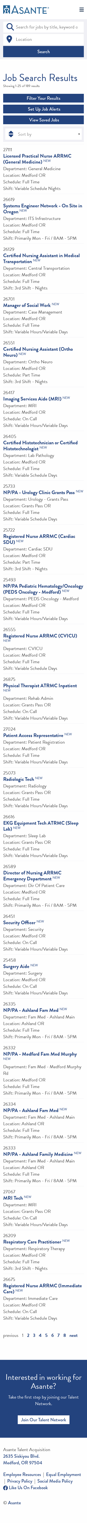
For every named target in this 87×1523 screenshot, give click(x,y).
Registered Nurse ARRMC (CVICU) (40, 636)
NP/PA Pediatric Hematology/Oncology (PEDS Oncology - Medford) (43, 589)
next (73, 1335)
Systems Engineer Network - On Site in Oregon (42, 208)
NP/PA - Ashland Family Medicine (38, 1154)
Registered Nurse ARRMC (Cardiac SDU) (39, 539)
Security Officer (19, 922)
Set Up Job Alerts (43, 109)
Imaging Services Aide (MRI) (32, 399)
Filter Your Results (43, 98)
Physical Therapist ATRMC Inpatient (40, 685)
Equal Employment (63, 1474)
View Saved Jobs (43, 119)
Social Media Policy (55, 1480)
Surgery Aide (16, 966)
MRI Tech (13, 1198)
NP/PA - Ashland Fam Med (30, 1010)
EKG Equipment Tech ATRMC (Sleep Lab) (41, 826)
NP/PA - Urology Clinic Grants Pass (39, 492)
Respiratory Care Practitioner (32, 1242)
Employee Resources (22, 1474)
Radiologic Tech (18, 779)
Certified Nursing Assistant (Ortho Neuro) (38, 352)
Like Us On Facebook (28, 1487)
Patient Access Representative (33, 735)
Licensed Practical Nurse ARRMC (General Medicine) (37, 159)
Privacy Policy (19, 1480)
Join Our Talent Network (43, 1419)
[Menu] (81, 9)
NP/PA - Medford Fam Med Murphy (40, 1054)
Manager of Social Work (27, 305)
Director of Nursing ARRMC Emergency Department (32, 876)
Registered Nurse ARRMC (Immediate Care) (42, 1288)
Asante (14, 1502)
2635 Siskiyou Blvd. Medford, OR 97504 (22, 1459)
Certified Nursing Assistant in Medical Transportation (41, 258)
